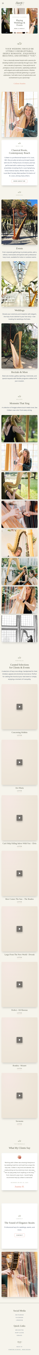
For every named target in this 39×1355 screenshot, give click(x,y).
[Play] (19, 707)
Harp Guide (19, 1332)
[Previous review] (4, 1172)
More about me (19, 181)
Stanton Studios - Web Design (20, 1349)
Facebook (19, 1317)
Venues (19, 1335)
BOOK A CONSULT (19, 28)
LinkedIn (19, 1320)
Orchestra (19, 1330)
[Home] (19, 3)
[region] (19, 1171)
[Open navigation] (3, 3)
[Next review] (35, 1172)
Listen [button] (19, 735)
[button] (19, 428)
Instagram (19, 1315)
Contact (19, 1235)
